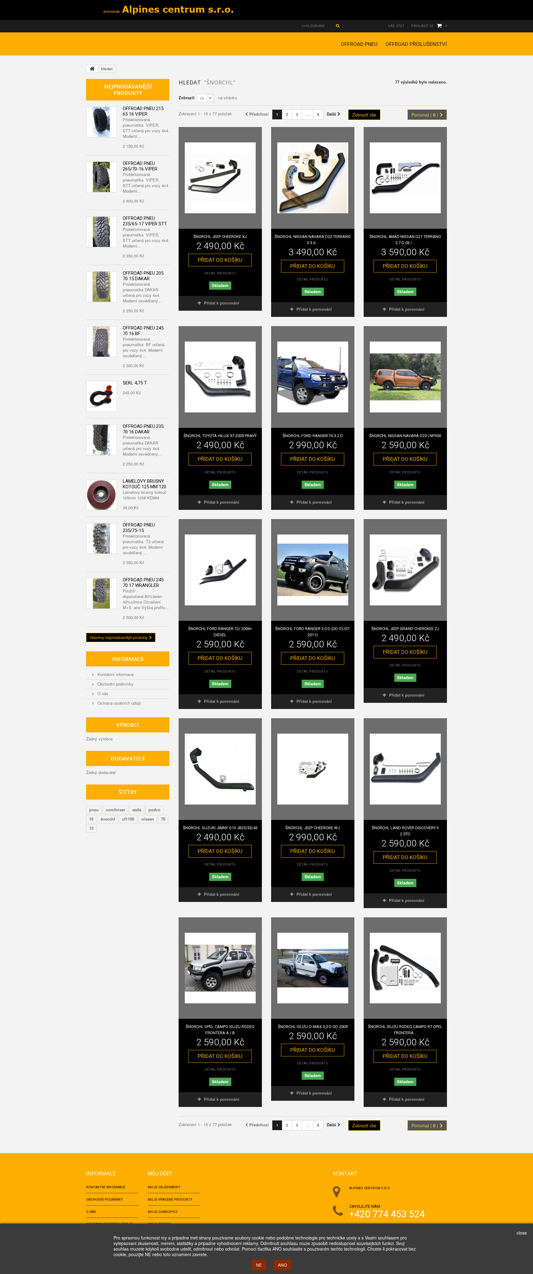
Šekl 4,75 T (135, 383)
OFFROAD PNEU (359, 44)
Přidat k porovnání (221, 303)
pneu (94, 810)
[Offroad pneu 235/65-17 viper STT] (101, 231)
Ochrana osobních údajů (118, 703)
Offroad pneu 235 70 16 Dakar (143, 429)
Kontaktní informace (115, 674)
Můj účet (160, 1173)
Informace (128, 659)
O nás (102, 693)
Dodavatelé (127, 758)
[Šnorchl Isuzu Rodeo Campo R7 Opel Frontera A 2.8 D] (405, 968)
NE (259, 1265)
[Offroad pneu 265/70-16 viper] (101, 177)
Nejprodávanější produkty (128, 89)
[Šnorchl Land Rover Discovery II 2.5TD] (405, 769)
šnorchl (108, 819)
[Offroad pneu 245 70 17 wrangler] (101, 593)
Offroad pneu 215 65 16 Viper (143, 111)
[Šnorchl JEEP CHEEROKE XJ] (220, 178)
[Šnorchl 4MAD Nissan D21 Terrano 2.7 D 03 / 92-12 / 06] (405, 178)
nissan (147, 819)
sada (136, 810)
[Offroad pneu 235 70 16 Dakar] (101, 439)
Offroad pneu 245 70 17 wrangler (143, 582)
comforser (115, 810)
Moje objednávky (164, 1187)
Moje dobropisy (163, 1212)
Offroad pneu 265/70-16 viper (140, 166)
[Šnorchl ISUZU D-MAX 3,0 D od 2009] (312, 968)
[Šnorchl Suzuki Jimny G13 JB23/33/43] (220, 769)
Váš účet (396, 26)
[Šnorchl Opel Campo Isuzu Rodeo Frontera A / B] (220, 968)
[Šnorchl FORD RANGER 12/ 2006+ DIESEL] (220, 570)
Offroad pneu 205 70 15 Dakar (143, 275)
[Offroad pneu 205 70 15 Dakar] (101, 286)
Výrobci (127, 725)
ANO (282, 1265)
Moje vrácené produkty (170, 1200)
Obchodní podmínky (115, 684)
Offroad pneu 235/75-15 (139, 527)
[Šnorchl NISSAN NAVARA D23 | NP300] (405, 377)
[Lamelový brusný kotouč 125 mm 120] (101, 494)
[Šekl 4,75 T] (101, 396)
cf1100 (128, 819)
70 (163, 819)
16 (91, 819)
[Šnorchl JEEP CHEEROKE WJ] (312, 769)
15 (91, 828)
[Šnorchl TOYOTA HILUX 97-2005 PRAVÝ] (220, 377)
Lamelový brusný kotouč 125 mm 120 (144, 484)
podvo (154, 810)
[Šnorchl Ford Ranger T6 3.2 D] (312, 377)
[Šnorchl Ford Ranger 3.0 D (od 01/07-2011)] (312, 570)
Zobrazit (186, 97)
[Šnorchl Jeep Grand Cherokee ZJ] (405, 570)
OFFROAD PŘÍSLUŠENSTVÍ (416, 44)
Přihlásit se (422, 26)
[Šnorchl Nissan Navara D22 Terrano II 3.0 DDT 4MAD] (312, 178)
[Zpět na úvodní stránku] (92, 68)
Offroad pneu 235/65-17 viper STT (145, 221)
